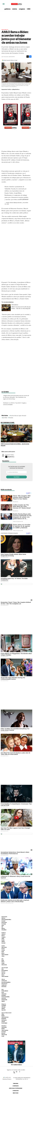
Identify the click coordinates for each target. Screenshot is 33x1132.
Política (4, 932)
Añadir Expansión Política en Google (10, 60)
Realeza (3, 948)
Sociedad (3, 943)
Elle (2, 959)
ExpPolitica (13, 1072)
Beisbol (3, 1015)
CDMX (29, 9)
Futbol (3, 1014)
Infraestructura (4, 983)
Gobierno (3, 934)
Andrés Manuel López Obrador (18, 415)
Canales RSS (16, 1090)
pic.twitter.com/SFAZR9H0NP (19, 199)
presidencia (5, 29)
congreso (22, 9)
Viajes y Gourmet (5, 954)
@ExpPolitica (15, 89)
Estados (11, 417)
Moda (3, 951)
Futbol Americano (5, 1017)
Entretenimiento (5, 970)
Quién (3, 946)
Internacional (4, 922)
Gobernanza (4, 994)
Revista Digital (4, 1023)
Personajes (4, 1031)
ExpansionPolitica (19, 1072)
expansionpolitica (16, 1072)
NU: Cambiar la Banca (16, 1065)
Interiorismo (4, 986)
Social (3, 992)
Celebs (3, 963)
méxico (14, 9)
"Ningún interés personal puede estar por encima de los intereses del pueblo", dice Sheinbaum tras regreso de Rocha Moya (16, 397)
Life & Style (5, 967)
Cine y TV (3, 973)
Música (3, 975)
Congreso (3, 937)
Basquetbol (4, 1018)
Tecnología (4, 924)
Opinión (3, 941)
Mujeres (3, 928)
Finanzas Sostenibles (6, 996)
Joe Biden (5, 417)
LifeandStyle (4, 929)
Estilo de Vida (4, 1034)
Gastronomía (4, 1027)
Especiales (4, 1010)
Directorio (15, 1093)
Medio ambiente (5, 991)
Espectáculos (4, 947)
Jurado (3, 1036)
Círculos (3, 950)
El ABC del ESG (4, 999)
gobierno (7, 9)
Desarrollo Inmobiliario (6, 982)
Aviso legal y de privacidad (15, 1088)
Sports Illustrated (6, 1012)
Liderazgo (3, 1007)
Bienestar (3, 1033)
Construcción (4, 980)
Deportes (3, 972)
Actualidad (4, 1005)
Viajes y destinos (5, 1030)
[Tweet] (27, 56)
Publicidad (15, 1083)
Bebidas (3, 1028)
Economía (3, 921)
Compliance (16, 1086)
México (3, 935)
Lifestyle (3, 1021)
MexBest (4, 1026)
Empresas (3, 918)
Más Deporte (4, 1020)
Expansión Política (9, 455)
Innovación (4, 998)
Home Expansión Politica (6, 919)
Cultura (3, 956)
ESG (2, 927)
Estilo (3, 969)
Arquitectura (4, 985)
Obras (3, 925)
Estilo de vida (4, 964)
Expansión (4, 916)
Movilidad (4, 995)
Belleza (3, 953)
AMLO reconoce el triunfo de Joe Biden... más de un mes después (21, 307)
